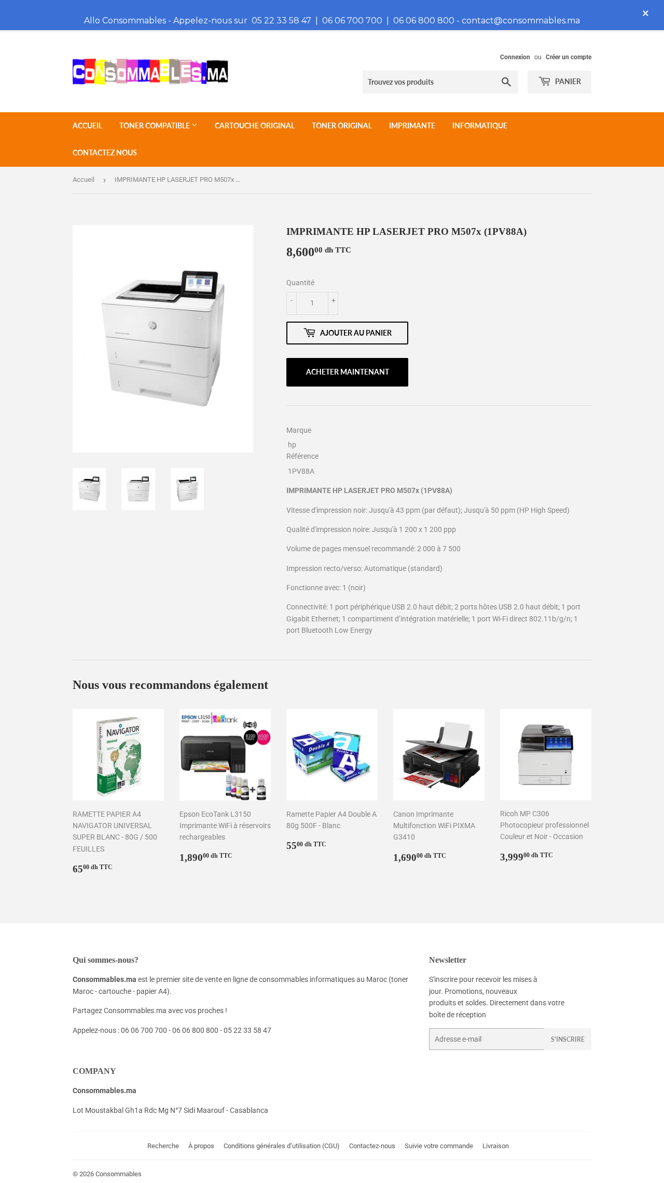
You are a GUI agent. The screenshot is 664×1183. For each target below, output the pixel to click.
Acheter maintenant (347, 371)
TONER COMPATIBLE (155, 125)
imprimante (412, 125)
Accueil (87, 125)
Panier (567, 81)
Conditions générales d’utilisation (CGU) (282, 1146)
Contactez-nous (372, 1146)
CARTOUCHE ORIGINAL (255, 125)
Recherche (163, 1146)
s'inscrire (568, 1039)
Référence (302, 456)
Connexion (515, 57)
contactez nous (105, 152)
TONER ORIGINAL (342, 125)
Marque (298, 430)
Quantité (300, 282)
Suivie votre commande (439, 1146)
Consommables (118, 1174)
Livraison (495, 1146)
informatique (479, 125)
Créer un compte (568, 57)
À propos (201, 1146)
